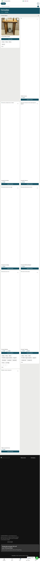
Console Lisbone (24, 180)
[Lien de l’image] (5, 495)
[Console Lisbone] (30, 140)
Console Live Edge (5, 264)
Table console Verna (5, 447)
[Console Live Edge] (10, 225)
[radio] (3, 42)
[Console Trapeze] (30, 309)
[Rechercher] (38, 6)
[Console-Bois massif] (10, 26)
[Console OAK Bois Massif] (30, 225)
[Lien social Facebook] (8, 542)
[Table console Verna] (10, 408)
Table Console (24, 96)
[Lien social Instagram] (10, 542)
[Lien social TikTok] (12, 542)
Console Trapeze (24, 349)
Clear (2, 46)
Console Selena (4, 349)
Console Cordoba (5, 180)
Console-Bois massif (5, 36)
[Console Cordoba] (10, 140)
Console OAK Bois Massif (26, 264)
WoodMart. (14, 555)
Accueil (2, 12)
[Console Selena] (10, 309)
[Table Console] (30, 56)
